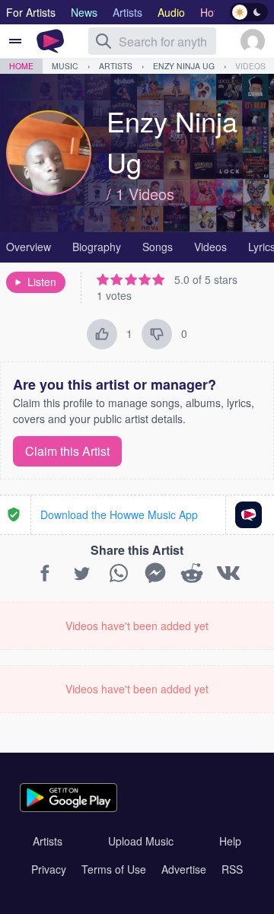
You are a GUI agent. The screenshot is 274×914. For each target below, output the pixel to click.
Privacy (48, 869)
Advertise (183, 869)
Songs (157, 246)
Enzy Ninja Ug (184, 66)
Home (21, 66)
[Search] (103, 41)
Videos (250, 66)
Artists (115, 66)
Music (65, 66)
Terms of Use (113, 869)
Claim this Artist (67, 451)
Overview (28, 246)
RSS (232, 869)
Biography (96, 246)
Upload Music (141, 841)
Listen (41, 281)
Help (230, 841)
